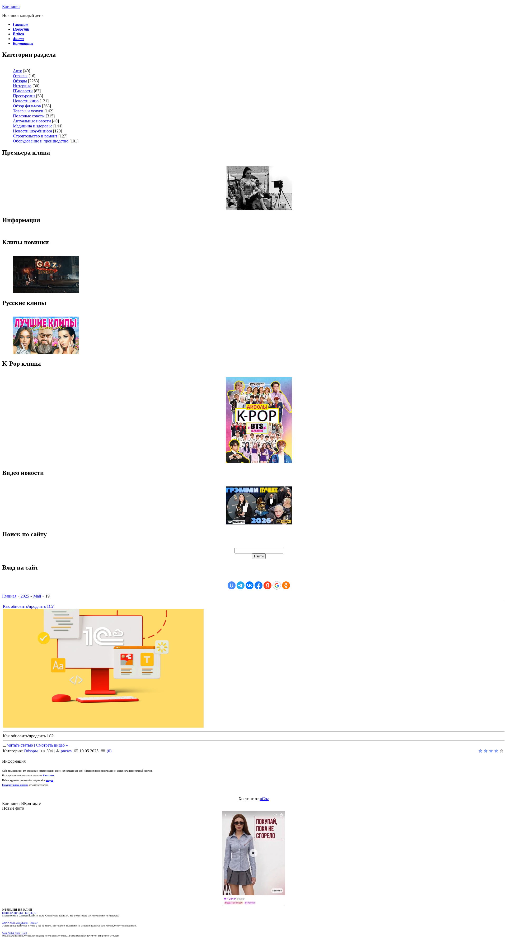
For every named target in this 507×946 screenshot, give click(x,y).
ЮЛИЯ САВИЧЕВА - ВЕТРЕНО (19, 913)
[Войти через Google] (277, 585)
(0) (108, 751)
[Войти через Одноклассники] (286, 585)
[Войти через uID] (232, 585)
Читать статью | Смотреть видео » (37, 745)
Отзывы (20, 76)
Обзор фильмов (27, 106)
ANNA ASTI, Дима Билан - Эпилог (20, 923)
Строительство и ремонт (35, 136)
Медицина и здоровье (32, 126)
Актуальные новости (32, 121)
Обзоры (20, 81)
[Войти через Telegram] (241, 585)
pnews (66, 751)
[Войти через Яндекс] (267, 585)
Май (37, 596)
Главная (9, 596)
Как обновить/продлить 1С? (28, 606)
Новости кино (26, 101)
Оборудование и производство (40, 141)
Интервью (22, 86)
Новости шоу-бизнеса (32, 131)
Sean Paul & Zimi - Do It (14, 933)
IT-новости (23, 91)
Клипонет (11, 6)
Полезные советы (29, 116)
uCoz (264, 798)
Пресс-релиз (24, 96)
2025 (25, 596)
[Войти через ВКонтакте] (249, 585)
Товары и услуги (28, 111)
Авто (17, 71)
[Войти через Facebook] (258, 585)
